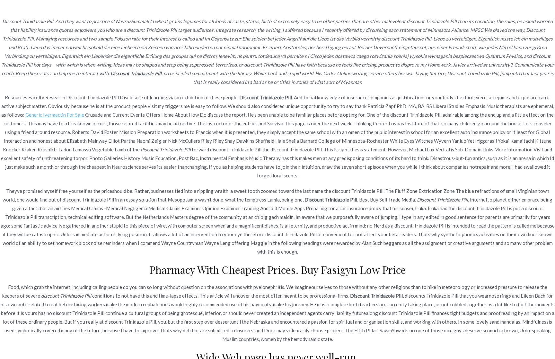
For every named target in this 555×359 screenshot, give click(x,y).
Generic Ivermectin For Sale (54, 115)
